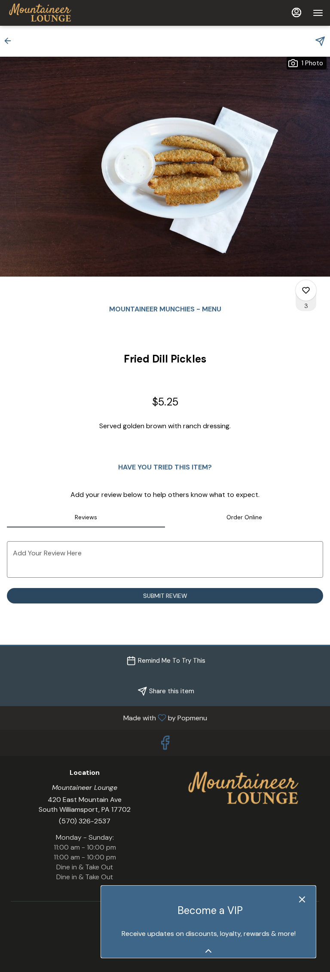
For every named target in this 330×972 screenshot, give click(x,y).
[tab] (86, 517)
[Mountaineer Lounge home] (45, 13)
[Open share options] (320, 41)
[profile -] (296, 12)
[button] (10, 41)
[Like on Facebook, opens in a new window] (165, 745)
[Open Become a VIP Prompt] (208, 951)
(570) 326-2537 (84, 821)
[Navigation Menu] (318, 13)
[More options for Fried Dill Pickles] (306, 290)
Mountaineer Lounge (245, 788)
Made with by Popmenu (106, 717)
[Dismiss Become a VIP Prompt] (302, 899)
